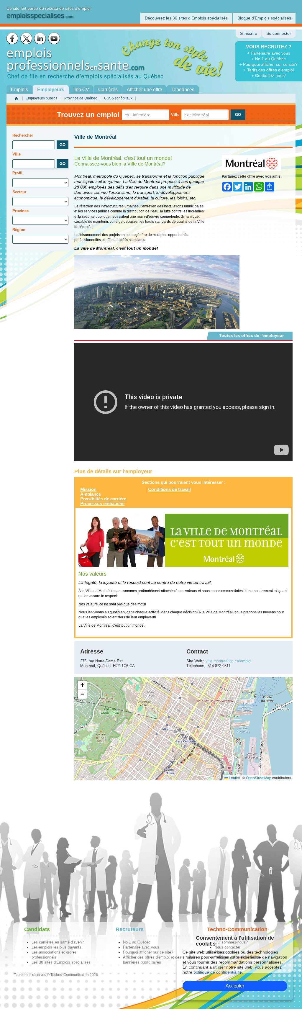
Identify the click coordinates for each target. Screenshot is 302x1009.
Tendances (182, 89)
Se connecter (278, 33)
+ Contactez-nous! (269, 75)
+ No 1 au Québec (269, 58)
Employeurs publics (41, 98)
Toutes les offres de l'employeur (251, 335)
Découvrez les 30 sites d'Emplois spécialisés (186, 18)
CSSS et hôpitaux (118, 98)
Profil (17, 173)
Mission (88, 489)
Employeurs (50, 89)
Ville (175, 114)
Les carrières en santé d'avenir (58, 942)
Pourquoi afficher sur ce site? (148, 952)
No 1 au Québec (137, 942)
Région (18, 229)
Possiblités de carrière (103, 498)
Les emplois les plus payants (56, 947)
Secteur (19, 192)
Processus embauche (102, 503)
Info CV (81, 89)
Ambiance (90, 494)
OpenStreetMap (258, 777)
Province (20, 211)
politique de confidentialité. (218, 972)
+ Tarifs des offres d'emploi (269, 70)
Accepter (235, 985)
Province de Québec (80, 98)
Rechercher (22, 135)
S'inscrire (248, 33)
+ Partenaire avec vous (268, 53)
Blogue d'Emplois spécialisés (264, 18)
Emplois (19, 89)
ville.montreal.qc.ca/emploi (228, 661)
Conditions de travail (169, 489)
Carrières (108, 89)
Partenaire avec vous (141, 947)
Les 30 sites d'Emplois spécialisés (61, 962)
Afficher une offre (144, 89)
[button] (82, 685)
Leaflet (234, 777)
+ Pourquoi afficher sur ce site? (268, 64)
